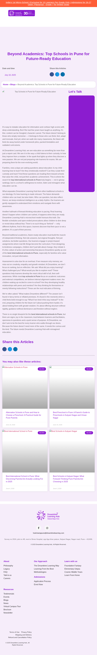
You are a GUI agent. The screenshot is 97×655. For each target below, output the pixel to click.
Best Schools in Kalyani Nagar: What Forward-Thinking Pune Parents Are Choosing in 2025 (68, 479)
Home (5, 85)
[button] (37, 21)
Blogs (13, 85)
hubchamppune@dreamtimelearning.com (48, 533)
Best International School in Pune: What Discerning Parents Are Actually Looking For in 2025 (24, 479)
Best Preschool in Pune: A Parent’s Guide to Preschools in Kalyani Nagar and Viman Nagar (71, 415)
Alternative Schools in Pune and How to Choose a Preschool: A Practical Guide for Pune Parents (23, 415)
